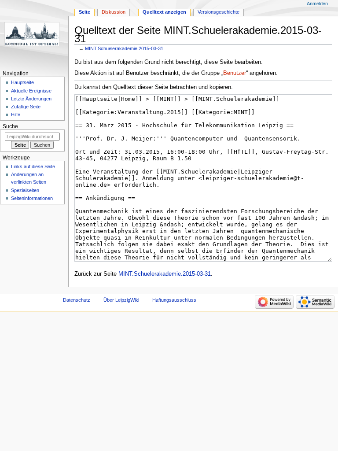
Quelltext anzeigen (164, 12)
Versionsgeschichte (218, 12)
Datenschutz (76, 300)
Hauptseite (22, 82)
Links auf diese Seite (33, 166)
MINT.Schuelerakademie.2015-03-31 (124, 48)
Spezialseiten (25, 190)
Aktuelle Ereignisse (31, 90)
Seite (84, 12)
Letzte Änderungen (31, 98)
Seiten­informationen (32, 198)
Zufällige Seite (25, 106)
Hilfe (15, 114)
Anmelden (317, 3)
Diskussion (113, 12)
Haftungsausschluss (174, 300)
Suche (10, 126)
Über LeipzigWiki (121, 300)
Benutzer (234, 73)
